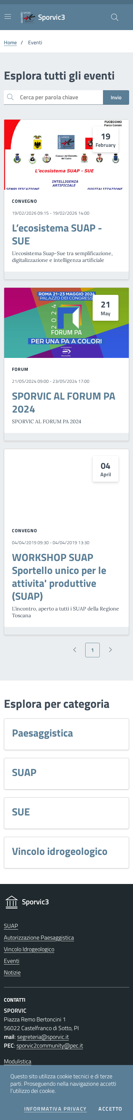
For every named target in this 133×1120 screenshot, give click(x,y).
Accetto (110, 1109)
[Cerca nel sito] (114, 17)
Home (10, 42)
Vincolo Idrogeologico (29, 949)
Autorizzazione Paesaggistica (39, 937)
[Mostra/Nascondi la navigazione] (8, 16)
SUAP (11, 925)
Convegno (24, 201)
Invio (116, 97)
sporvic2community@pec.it (49, 1045)
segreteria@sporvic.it (43, 1036)
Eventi (11, 960)
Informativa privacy (55, 1109)
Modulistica (17, 1061)
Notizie (12, 972)
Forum (20, 369)
